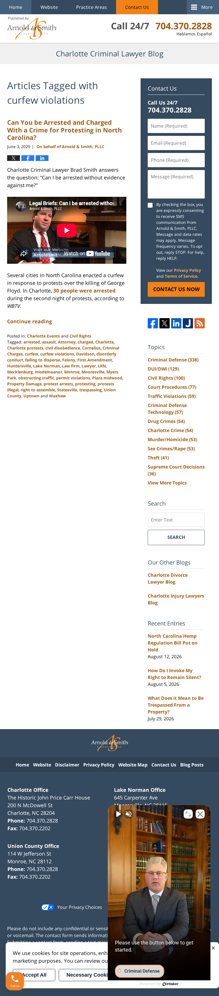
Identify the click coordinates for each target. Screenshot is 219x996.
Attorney (67, 342)
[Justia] (188, 323)
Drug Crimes (166, 421)
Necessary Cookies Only (96, 975)
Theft (158, 458)
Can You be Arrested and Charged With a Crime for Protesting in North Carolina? (64, 130)
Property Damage (24, 383)
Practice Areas (91, 7)
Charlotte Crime (170, 430)
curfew (31, 354)
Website (49, 7)
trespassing (90, 389)
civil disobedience (62, 348)
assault (49, 342)
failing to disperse (42, 360)
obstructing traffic (36, 378)
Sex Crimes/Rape (171, 448)
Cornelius (91, 348)
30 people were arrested (84, 290)
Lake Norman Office (140, 789)
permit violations (73, 378)
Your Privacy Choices (79, 907)
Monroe (72, 372)
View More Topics (167, 483)
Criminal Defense (173, 360)
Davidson (85, 354)
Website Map (132, 765)
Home (15, 7)
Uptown (31, 395)
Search (176, 537)
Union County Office (33, 845)
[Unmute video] (118, 814)
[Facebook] (153, 323)
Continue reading (29, 321)
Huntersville (19, 366)
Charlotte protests (25, 348)
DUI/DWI (163, 369)
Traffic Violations (172, 396)
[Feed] (199, 323)
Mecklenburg (20, 372)
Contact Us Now (176, 289)
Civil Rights (80, 336)
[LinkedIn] (176, 323)
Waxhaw (57, 395)
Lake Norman (46, 366)
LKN (102, 366)
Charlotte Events (43, 336)
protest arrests (58, 383)
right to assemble (38, 389)
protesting (85, 383)
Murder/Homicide (172, 439)
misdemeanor (48, 372)
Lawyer (89, 366)
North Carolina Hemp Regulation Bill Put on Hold (173, 643)
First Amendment (94, 360)
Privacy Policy (187, 270)
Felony (68, 360)
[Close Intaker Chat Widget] (200, 814)
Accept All (34, 975)
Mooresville (93, 372)
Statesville (67, 389)
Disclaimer (67, 765)
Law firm (71, 366)
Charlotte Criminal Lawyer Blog (32, 28)
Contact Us (137, 7)
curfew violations (57, 354)
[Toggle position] (188, 814)
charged (85, 342)
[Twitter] (164, 323)
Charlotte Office (27, 789)
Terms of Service (181, 276)
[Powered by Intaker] (170, 984)
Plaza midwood (107, 378)
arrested (31, 342)
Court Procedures (172, 387)
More (207, 7)
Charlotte (104, 342)
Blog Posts (192, 765)
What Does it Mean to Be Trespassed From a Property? (176, 705)
